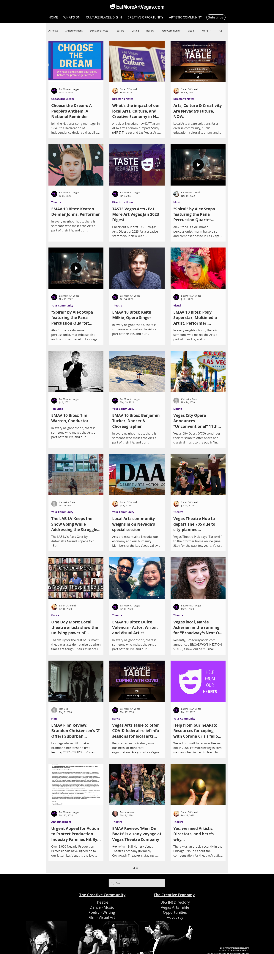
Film (54, 718)
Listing (135, 30)
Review (150, 30)
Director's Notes (99, 30)
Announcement (74, 30)
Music (177, 202)
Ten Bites (57, 408)
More (205, 30)
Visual (191, 30)
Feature (120, 30)
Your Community (171, 30)
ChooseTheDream (62, 98)
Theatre (56, 202)
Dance (55, 615)
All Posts (53, 30)
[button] (221, 31)
